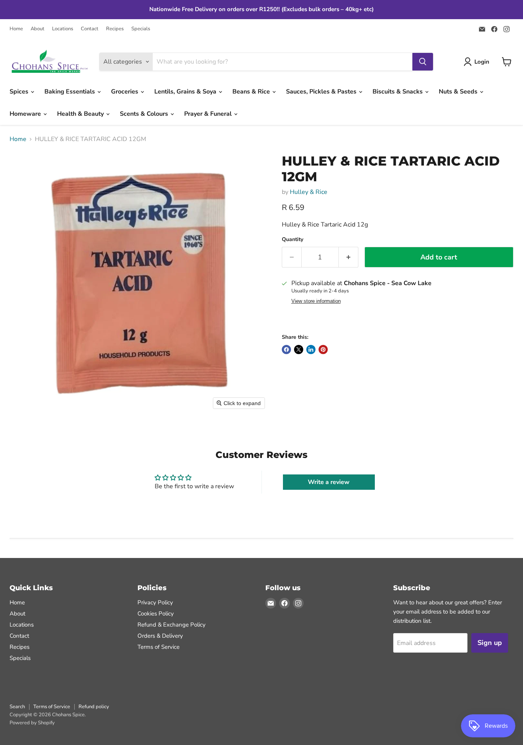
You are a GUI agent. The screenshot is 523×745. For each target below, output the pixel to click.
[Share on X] (298, 349)
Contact (89, 29)
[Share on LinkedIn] (310, 349)
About (37, 29)
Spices (20, 91)
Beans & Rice (251, 91)
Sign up (489, 642)
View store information (316, 301)
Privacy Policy (155, 602)
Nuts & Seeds (459, 91)
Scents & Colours (145, 114)
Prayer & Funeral (208, 114)
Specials (140, 29)
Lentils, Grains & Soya (186, 91)
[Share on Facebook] (286, 349)
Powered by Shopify (32, 722)
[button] (478, 61)
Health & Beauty (81, 114)
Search (17, 706)
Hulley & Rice (308, 192)
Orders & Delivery (160, 636)
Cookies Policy (155, 613)
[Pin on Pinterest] (323, 349)
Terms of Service (158, 647)
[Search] (422, 62)
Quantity (292, 239)
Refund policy (93, 706)
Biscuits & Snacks (398, 91)
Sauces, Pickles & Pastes (322, 91)
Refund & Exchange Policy (171, 624)
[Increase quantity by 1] (348, 257)
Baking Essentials (70, 91)
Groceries (125, 91)
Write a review (329, 482)
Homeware (26, 114)
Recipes (115, 29)
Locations (62, 29)
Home (16, 29)
